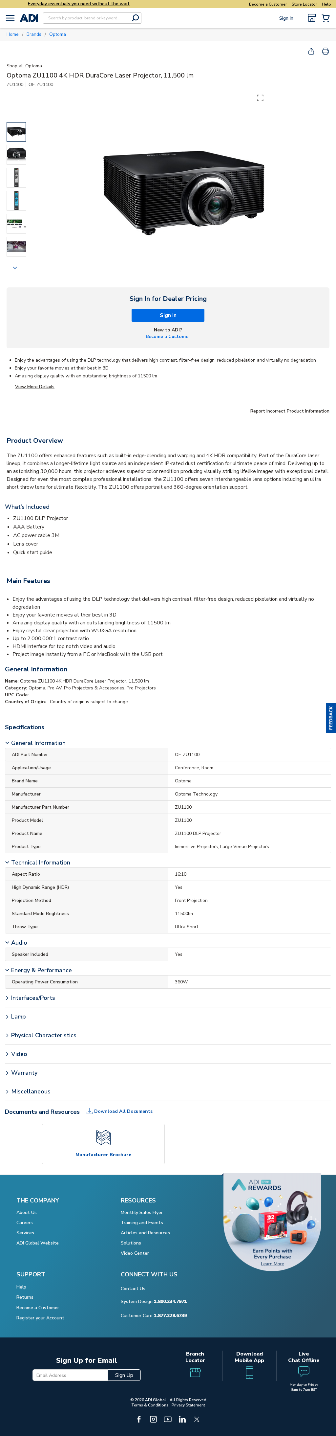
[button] (331, 718)
